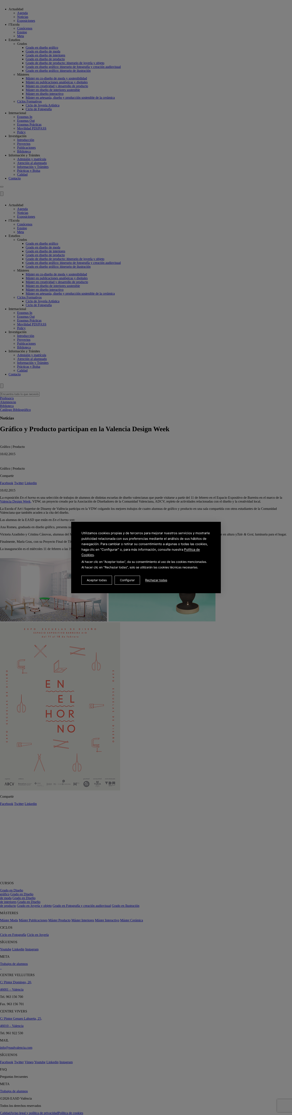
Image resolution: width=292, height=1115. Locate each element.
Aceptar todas (97, 580)
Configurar (127, 580)
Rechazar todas (156, 580)
